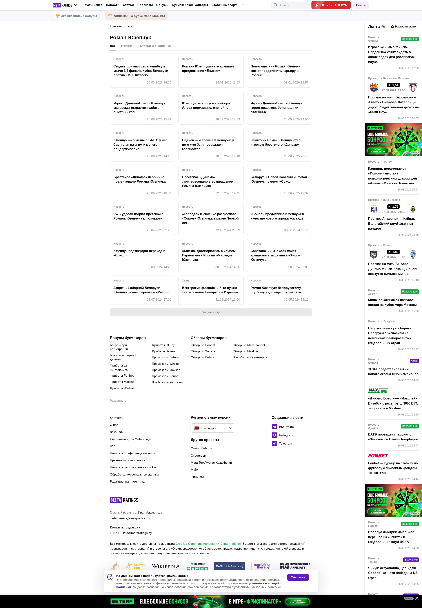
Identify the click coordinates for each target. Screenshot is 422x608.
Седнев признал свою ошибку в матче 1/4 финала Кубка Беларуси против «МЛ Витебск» (140, 70)
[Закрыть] (415, 599)
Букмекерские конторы (190, 5)
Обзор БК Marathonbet (249, 345)
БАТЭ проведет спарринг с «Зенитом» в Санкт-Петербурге (393, 436)
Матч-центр (93, 5)
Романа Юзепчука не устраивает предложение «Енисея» (208, 68)
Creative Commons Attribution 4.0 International (208, 543)
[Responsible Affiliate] (295, 566)
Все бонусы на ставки (167, 382)
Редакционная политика (127, 481)
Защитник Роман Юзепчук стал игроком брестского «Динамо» (276, 142)
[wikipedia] (166, 566)
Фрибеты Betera (163, 351)
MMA (194, 469)
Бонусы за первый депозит (123, 357)
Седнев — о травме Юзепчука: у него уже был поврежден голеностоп (208, 144)
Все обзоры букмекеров (250, 357)
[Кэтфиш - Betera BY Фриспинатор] (211, 601)
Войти (361, 5)
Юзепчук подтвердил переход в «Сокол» (139, 253)
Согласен (298, 577)
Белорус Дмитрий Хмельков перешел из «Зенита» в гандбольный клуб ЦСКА (391, 537)
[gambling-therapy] (261, 566)
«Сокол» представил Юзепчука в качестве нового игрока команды (277, 216)
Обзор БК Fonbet (203, 345)
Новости (112, 5)
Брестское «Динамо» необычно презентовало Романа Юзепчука (139, 179)
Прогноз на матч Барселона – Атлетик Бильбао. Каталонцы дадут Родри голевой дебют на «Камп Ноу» (393, 104)
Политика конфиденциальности (133, 453)
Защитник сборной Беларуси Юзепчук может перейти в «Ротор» (141, 290)
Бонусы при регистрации (119, 347)
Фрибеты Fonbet (122, 375)
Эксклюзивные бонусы (79, 16)
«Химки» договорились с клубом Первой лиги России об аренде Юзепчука (209, 255)
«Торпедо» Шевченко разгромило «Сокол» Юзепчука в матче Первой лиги (210, 218)
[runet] (114, 566)
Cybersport (198, 455)
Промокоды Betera (165, 357)
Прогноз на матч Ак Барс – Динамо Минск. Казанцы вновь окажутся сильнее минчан (393, 269)
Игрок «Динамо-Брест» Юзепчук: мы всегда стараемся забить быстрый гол (139, 107)
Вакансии (117, 432)
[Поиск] (275, 5)
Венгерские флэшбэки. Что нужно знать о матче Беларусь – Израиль (210, 290)
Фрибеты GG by (163, 345)
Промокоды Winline (166, 363)
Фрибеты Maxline (122, 381)
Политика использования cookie (133, 467)
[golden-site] (135, 566)
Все (113, 45)
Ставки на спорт (224, 5)
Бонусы (162, 5)
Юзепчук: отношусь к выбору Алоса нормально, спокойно (206, 105)
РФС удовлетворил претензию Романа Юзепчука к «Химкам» (138, 216)
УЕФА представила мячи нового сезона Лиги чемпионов (393, 371)
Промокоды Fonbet (165, 376)
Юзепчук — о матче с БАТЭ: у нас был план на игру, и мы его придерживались (140, 144)
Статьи (128, 5)
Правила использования (127, 460)
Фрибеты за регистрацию (119, 367)
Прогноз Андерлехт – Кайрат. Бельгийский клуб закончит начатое (391, 223)
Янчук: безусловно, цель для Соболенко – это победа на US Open (393, 573)
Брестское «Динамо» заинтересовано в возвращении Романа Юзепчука (207, 181)
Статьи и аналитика (155, 45)
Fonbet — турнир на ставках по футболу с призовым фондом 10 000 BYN (393, 468)
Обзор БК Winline (203, 351)
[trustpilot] (197, 566)
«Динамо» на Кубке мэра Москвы (139, 16)
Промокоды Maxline (166, 370)
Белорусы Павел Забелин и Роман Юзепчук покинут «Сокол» (279, 179)
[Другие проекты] (65, 5)
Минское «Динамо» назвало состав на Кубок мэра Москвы (392, 302)
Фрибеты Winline (122, 388)
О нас (114, 425)
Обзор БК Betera (203, 357)
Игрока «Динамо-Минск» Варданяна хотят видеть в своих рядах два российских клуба (391, 54)
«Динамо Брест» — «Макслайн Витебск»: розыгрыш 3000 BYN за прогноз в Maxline (393, 403)
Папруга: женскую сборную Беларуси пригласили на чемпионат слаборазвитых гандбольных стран (390, 335)
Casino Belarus (201, 448)
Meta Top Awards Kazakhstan (211, 462)
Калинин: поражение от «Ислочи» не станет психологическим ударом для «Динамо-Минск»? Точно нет (392, 176)
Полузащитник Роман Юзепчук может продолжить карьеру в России (275, 70)
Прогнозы (145, 5)
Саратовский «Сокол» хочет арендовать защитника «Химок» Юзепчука (276, 255)
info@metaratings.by (137, 533)
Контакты (116, 417)
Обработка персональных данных (134, 474)
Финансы (197, 476)
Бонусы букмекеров (128, 338)
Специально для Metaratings (130, 439)
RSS (113, 446)
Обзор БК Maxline (245, 351)
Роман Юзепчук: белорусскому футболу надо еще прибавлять (276, 290)
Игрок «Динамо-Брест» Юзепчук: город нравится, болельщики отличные (277, 107)
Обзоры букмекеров (209, 338)
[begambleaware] (230, 566)
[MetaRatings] (124, 500)
